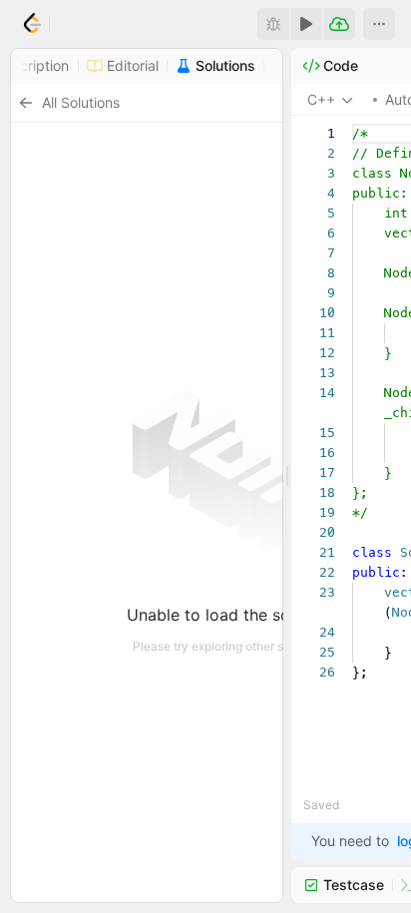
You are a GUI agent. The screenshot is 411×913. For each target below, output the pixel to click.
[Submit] (339, 24)
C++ (321, 99)
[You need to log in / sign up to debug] (273, 24)
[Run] (306, 24)
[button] (379, 24)
